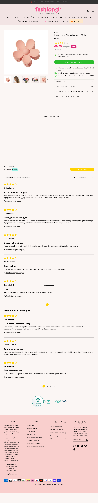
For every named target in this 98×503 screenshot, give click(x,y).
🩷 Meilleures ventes (56, 21)
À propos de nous (32, 428)
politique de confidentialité (34, 437)
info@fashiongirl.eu (11, 474)
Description (61, 82)
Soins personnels (79, 17)
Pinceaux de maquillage (57, 430)
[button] (58, 43)
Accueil (56, 32)
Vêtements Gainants (28, 21)
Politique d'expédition (33, 443)
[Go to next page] (54, 304)
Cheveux (42, 17)
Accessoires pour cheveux (57, 436)
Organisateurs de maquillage (58, 433)
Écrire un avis (82, 169)
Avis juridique (31, 434)
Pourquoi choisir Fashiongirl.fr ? (72, 91)
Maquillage (58, 17)
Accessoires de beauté (20, 17)
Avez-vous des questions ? (68, 96)
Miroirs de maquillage (56, 427)
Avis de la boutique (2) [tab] (24, 177)
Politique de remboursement (35, 447)
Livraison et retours (65, 87)
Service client (31, 425)
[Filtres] (74, 177)
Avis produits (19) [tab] (10, 177)
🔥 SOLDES (76, 21)
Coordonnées (31, 431)
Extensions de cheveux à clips (58, 439)
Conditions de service (33, 441)
